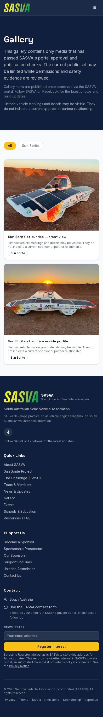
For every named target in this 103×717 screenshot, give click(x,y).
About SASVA (14, 465)
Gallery (9, 498)
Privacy (10, 699)
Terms (23, 699)
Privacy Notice (19, 666)
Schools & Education (20, 511)
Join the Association (19, 569)
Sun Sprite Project (18, 471)
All (10, 146)
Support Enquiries (18, 562)
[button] (51, 209)
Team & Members (18, 485)
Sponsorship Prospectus (23, 549)
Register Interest (51, 646)
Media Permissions (45, 699)
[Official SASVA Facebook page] (8, 432)
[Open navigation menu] (95, 7)
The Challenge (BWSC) (22, 478)
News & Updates (17, 491)
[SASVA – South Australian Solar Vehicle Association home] (17, 7)
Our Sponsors (15, 555)
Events (9, 505)
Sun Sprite (30, 146)
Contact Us (12, 575)
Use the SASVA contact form (33, 607)
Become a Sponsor (19, 542)
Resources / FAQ (17, 518)
